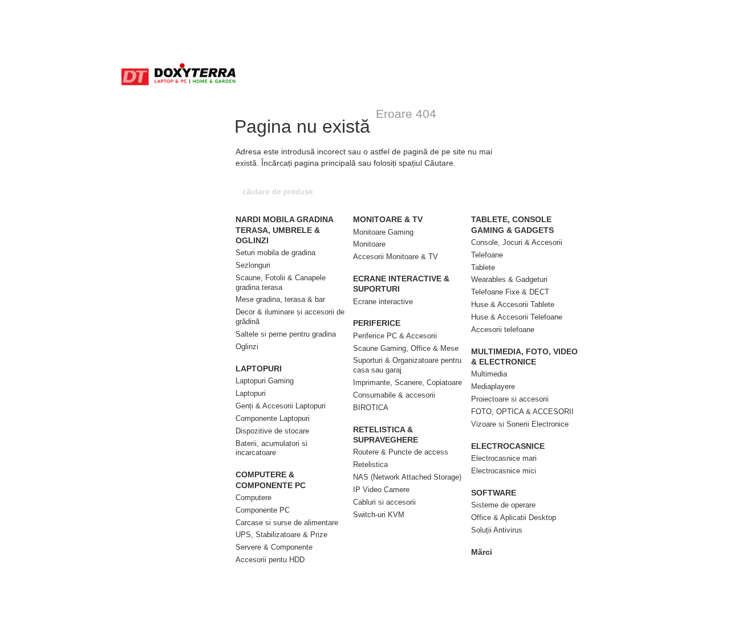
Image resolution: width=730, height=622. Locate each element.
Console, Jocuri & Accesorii (516, 242)
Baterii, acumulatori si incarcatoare (271, 448)
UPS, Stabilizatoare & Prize (281, 534)
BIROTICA (370, 407)
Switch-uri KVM (378, 514)
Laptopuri (251, 393)
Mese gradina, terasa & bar (280, 299)
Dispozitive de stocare (272, 431)
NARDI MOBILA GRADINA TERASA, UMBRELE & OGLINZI (284, 229)
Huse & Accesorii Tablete (512, 304)
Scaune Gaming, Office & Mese (406, 348)
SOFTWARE (493, 492)
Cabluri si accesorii (384, 502)
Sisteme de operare (503, 505)
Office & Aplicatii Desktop (513, 517)
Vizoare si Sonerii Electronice (520, 424)
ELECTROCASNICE (508, 446)
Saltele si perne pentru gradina (286, 334)
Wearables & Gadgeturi (509, 279)
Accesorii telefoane (502, 329)
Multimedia (489, 374)
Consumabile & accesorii (394, 395)
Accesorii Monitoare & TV (395, 256)
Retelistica (370, 464)
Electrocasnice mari (504, 458)
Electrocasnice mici (503, 470)
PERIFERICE (376, 323)
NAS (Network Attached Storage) (407, 477)
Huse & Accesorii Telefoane (516, 317)
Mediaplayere (493, 386)
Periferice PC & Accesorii (395, 336)
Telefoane (487, 255)
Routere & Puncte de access (400, 452)
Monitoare (369, 244)
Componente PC (263, 510)
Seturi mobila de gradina (275, 252)
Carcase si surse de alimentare (287, 522)
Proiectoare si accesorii (510, 399)
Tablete (483, 267)
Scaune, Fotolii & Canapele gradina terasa (281, 282)
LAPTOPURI (259, 368)
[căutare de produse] (489, 191)
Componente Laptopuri (273, 418)
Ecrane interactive (383, 301)
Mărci (481, 551)
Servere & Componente (274, 547)
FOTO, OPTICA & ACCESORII (522, 411)
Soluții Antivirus (496, 530)
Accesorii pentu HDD (270, 559)
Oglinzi (247, 346)
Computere (253, 497)
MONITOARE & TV (388, 219)
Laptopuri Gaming (265, 381)
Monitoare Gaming (383, 232)
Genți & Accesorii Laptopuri (281, 406)
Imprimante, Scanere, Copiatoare (407, 382)
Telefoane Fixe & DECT (510, 292)
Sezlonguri (253, 265)
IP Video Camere (381, 489)
